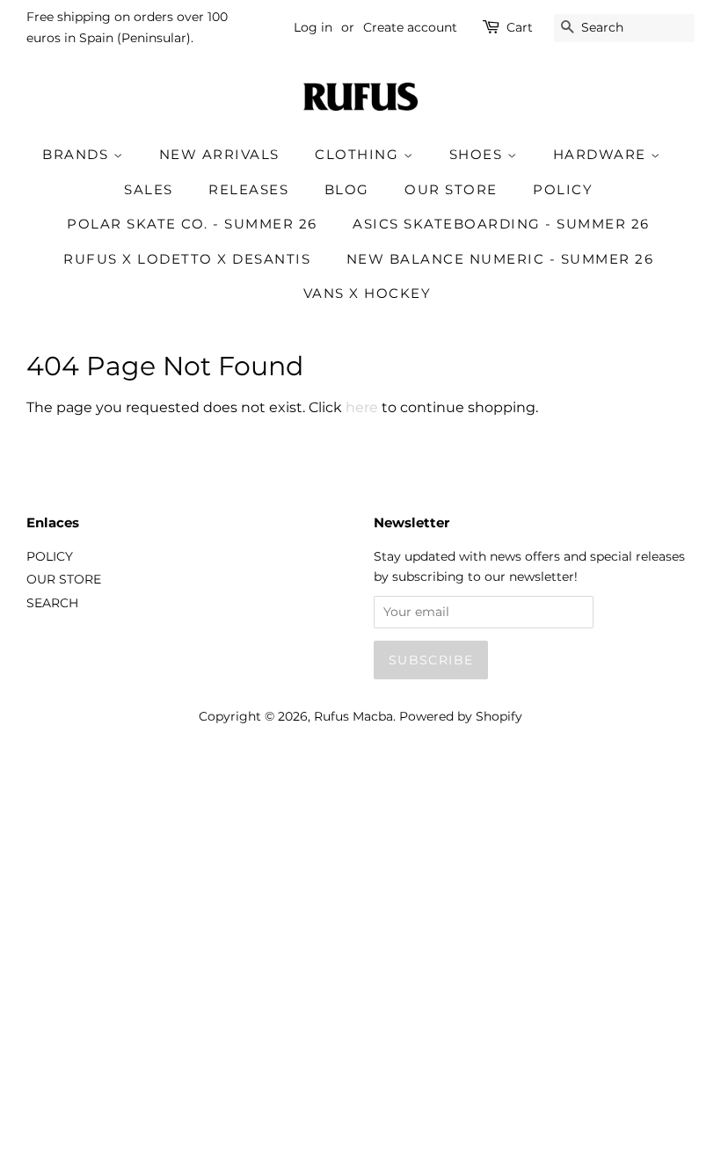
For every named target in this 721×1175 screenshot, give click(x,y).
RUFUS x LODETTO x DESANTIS (186, 258)
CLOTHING (359, 154)
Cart (519, 27)
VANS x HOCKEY (367, 293)
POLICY (563, 189)
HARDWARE (602, 154)
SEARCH (52, 603)
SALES (148, 189)
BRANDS (77, 154)
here (362, 407)
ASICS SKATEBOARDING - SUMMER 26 (501, 223)
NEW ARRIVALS (219, 154)
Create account (410, 27)
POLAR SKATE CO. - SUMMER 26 (192, 223)
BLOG (346, 189)
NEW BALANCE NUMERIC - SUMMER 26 (500, 258)
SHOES (478, 154)
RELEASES (248, 189)
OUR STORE (451, 189)
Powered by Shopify (460, 716)
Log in (313, 27)
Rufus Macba (353, 716)
